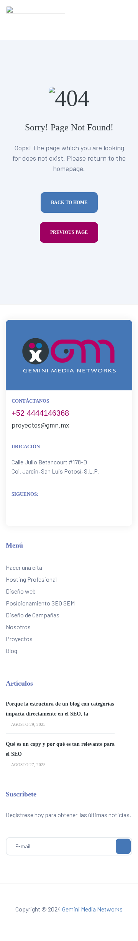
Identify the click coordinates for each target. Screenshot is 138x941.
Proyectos (19, 638)
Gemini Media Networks (92, 909)
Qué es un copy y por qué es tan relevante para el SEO (60, 749)
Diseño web (21, 591)
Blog (11, 650)
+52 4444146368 (40, 413)
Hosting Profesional (31, 579)
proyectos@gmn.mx (40, 425)
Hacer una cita (24, 567)
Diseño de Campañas (32, 615)
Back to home (69, 202)
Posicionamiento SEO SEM (40, 603)
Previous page (69, 232)
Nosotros (18, 626)
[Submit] (123, 846)
